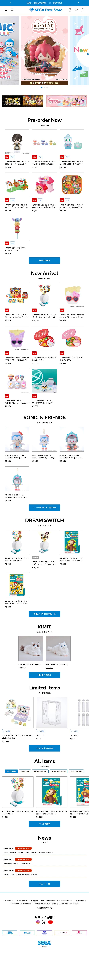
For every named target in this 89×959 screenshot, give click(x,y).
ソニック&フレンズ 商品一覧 (44, 507)
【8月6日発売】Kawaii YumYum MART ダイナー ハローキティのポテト (72, 315)
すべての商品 (44, 824)
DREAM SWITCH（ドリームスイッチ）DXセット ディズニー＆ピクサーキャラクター (44, 563)
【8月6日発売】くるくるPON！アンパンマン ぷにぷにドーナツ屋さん (17, 315)
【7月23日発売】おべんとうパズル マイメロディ (72, 358)
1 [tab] (41, 87)
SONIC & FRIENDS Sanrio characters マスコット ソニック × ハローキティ (44, 456)
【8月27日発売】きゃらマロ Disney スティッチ (15, 249)
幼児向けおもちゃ (40, 771)
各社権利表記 (81, 900)
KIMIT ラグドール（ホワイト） (57, 664)
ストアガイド (8, 900)
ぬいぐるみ (25, 771)
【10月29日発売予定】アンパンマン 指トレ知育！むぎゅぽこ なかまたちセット (44, 162)
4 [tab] (46, 87)
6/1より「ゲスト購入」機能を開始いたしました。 (44, 3)
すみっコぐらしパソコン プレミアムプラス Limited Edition (17, 736)
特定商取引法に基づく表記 (45, 903)
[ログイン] (70, 9)
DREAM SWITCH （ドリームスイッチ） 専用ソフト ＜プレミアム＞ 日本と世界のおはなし (17, 602)
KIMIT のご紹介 (44, 674)
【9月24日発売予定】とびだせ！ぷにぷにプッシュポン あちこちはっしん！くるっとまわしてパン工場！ (17, 206)
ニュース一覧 (44, 883)
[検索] (12, 9)
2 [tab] (42, 87)
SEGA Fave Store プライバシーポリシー (56, 900)
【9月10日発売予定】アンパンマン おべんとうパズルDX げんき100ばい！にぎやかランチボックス (72, 206)
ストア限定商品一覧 (44, 748)
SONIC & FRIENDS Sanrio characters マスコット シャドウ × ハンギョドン (17, 496)
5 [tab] (47, 87)
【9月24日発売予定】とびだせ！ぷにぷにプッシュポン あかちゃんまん (44, 206)
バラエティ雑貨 (76, 771)
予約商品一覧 (44, 260)
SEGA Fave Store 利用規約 (21, 903)
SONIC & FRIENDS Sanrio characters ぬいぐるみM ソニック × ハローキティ (16, 456)
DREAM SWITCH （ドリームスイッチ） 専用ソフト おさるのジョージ (72, 559)
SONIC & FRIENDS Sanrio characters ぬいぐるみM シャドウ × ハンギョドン (71, 456)
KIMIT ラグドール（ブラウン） (29, 664)
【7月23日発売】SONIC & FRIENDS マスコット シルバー (43, 401)
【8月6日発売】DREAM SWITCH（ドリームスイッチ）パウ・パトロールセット (44, 315)
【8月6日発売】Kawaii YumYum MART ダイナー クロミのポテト (17, 358)
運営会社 (34, 900)
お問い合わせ (22, 900)
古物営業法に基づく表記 (68, 903)
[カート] (82, 9)
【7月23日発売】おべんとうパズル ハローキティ (44, 358)
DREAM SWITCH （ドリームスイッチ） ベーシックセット (17, 559)
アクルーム (40, 735)
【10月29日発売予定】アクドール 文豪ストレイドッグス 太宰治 (17, 162)
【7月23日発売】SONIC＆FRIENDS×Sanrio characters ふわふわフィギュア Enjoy (17, 401)
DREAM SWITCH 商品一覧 (44, 613)
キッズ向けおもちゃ (59, 771)
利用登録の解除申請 (44, 908)
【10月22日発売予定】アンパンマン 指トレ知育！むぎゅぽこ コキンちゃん (71, 162)
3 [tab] (44, 87)
